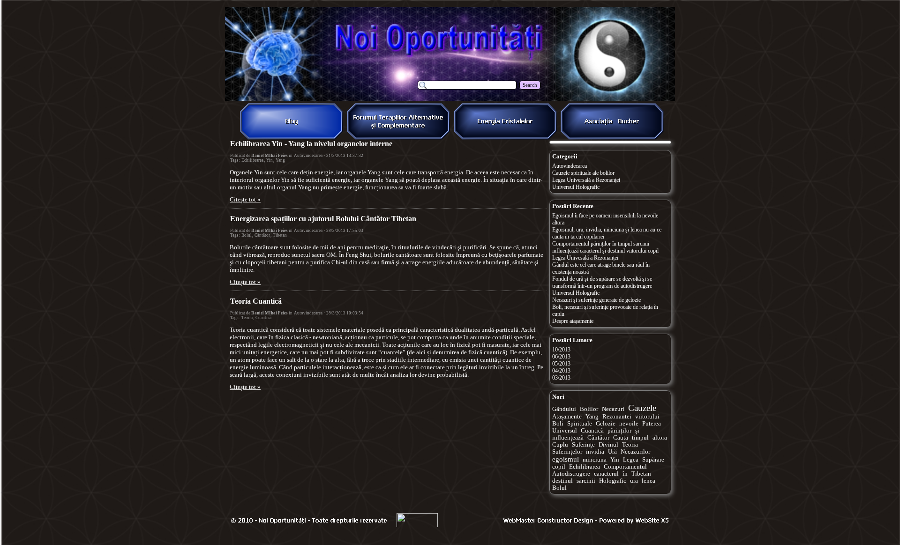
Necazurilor (635, 451)
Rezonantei (616, 416)
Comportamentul (625, 466)
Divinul (608, 444)
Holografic (612, 481)
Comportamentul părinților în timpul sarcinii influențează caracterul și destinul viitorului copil (605, 247)
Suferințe (583, 444)
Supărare (653, 459)
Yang (280, 160)
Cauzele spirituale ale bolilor (583, 173)
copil (558, 466)
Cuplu (560, 444)
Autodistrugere (571, 473)
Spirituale (579, 423)
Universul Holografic (576, 187)
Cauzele (642, 408)
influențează (568, 437)
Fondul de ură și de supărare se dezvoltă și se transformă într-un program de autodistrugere (602, 282)
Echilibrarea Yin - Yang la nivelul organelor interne (311, 144)
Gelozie (605, 423)
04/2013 (561, 370)
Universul (564, 430)
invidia (595, 451)
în (625, 473)
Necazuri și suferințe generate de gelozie (596, 300)
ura (634, 481)
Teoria (247, 317)
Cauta (620, 437)
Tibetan (280, 235)
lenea (648, 481)
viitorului (647, 416)
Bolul (246, 235)
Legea (630, 459)
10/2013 (561, 349)
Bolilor (589, 409)
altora (659, 437)
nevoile (628, 423)
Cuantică (263, 317)
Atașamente (567, 416)
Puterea (651, 423)
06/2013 (561, 356)
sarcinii (586, 481)
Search (530, 85)
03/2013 (561, 377)
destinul (562, 481)
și (637, 430)
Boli (557, 423)
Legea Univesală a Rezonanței (585, 257)
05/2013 (561, 363)
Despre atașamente (572, 321)
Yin (269, 160)
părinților (619, 430)
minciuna (595, 459)
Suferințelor (567, 451)
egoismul (565, 459)
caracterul (606, 473)
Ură (612, 451)
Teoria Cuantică (256, 301)
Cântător (262, 235)
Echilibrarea (252, 160)
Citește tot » (245, 199)
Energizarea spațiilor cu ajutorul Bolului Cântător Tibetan (323, 219)
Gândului (564, 409)
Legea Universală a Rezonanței (586, 180)
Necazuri (613, 409)
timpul (640, 437)
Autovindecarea (308, 155)
